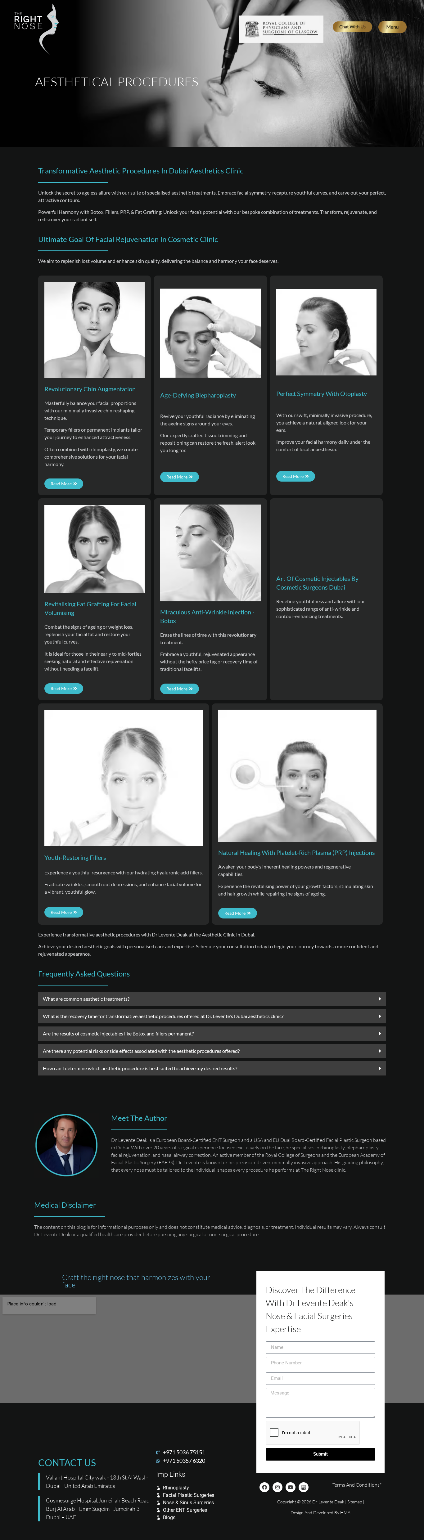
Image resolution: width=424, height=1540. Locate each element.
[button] (212, 999)
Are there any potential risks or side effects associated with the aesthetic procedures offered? (141, 1051)
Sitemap (354, 1501)
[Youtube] (290, 1487)
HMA (345, 1512)
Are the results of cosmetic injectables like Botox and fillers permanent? (118, 1033)
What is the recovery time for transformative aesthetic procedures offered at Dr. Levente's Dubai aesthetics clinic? (163, 1016)
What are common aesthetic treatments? (86, 999)
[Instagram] (277, 1487)
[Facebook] (264, 1487)
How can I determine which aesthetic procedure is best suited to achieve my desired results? (140, 1068)
